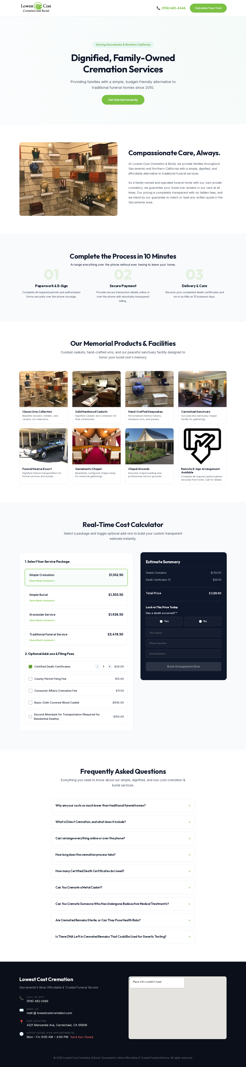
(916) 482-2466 (37, 1001)
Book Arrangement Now (183, 666)
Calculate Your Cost (208, 8)
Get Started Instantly (123, 100)
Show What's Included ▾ (42, 580)
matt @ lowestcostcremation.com (49, 1013)
